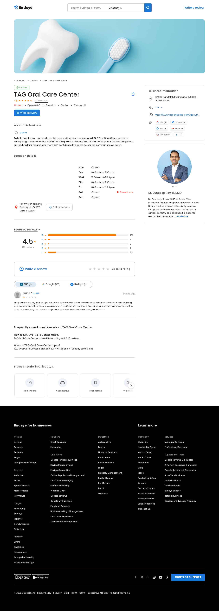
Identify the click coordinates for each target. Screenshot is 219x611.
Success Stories (146, 488)
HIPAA (74, 592)
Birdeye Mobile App (24, 562)
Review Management (61, 465)
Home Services (106, 462)
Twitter (163, 128)
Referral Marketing (59, 485)
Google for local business (63, 459)
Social (17, 480)
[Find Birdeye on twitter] (142, 577)
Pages (17, 457)
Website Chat (57, 490)
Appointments (22, 485)
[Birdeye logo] (24, 7)
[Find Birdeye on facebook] (135, 577)
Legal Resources (146, 503)
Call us (158, 107)
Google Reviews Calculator (179, 459)
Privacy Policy (44, 592)
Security (57, 592)
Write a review (194, 8)
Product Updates (147, 478)
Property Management (110, 472)
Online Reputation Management (67, 475)
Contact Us (144, 508)
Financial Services (107, 452)
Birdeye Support (173, 490)
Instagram (165, 134)
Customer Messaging (61, 480)
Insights (18, 518)
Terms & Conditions (24, 592)
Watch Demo (145, 452)
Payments (19, 495)
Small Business (58, 442)
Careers (142, 483)
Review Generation (60, 470)
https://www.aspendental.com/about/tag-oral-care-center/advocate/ (177, 114)
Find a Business (173, 480)
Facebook (180, 122)
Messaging (19, 508)
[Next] (131, 386)
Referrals (18, 452)
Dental (34, 80)
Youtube (179, 128)
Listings (18, 442)
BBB (180, 134)
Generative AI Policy (97, 592)
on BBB (36, 293)
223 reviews (41, 100)
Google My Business (61, 501)
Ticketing (19, 529)
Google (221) (53, 284)
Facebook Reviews (60, 506)
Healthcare (104, 457)
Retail (101, 488)
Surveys (18, 513)
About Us (143, 442)
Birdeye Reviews (146, 493)
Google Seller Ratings (25, 462)
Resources (143, 462)
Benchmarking (21, 524)
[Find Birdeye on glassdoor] (167, 577)
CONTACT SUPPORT (188, 577)
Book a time (144, 457)
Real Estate (104, 483)
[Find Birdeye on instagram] (154, 577)
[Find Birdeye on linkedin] (148, 577)
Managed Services (174, 442)
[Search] (148, 7)
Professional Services (176, 447)
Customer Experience (61, 516)
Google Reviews (58, 495)
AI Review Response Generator (181, 465)
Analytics (19, 546)
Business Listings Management (67, 511)
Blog (140, 467)
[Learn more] (174, 167)
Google (163, 122)
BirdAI (17, 541)
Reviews (18, 447)
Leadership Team (147, 447)
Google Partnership (24, 557)
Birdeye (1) (80, 284)
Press (141, 472)
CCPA (82, 592)
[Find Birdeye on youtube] (160, 577)
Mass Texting (21, 490)
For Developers (172, 485)
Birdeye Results (146, 498)
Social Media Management (64, 521)
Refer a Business (173, 495)
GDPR (66, 592)
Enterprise (55, 447)
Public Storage (105, 478)
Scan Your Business (175, 475)
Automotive (104, 442)
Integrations (20, 552)
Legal (101, 467)
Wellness (103, 493)
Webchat (19, 475)
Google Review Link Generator (180, 470)
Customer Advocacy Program (180, 501)
